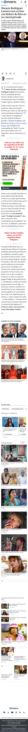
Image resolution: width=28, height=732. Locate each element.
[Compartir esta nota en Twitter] (6, 73)
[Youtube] (12, 712)
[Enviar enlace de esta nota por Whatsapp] (10, 73)
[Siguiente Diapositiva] (26, 426)
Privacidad (23, 717)
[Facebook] (4, 713)
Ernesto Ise (9, 79)
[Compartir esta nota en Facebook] (2, 73)
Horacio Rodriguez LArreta (17, 408)
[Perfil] (14, 709)
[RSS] (20, 712)
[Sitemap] (24, 712)
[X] (8, 712)
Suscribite (8, 183)
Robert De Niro (5, 408)
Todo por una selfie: (12, 143)
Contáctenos (18, 717)
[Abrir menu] (2, 2)
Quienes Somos (10, 717)
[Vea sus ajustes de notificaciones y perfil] (25, 1)
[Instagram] (16, 712)
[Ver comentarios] (26, 6)
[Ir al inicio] (10, 2)
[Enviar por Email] (14, 73)
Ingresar (21, 1)
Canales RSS (3, 717)
